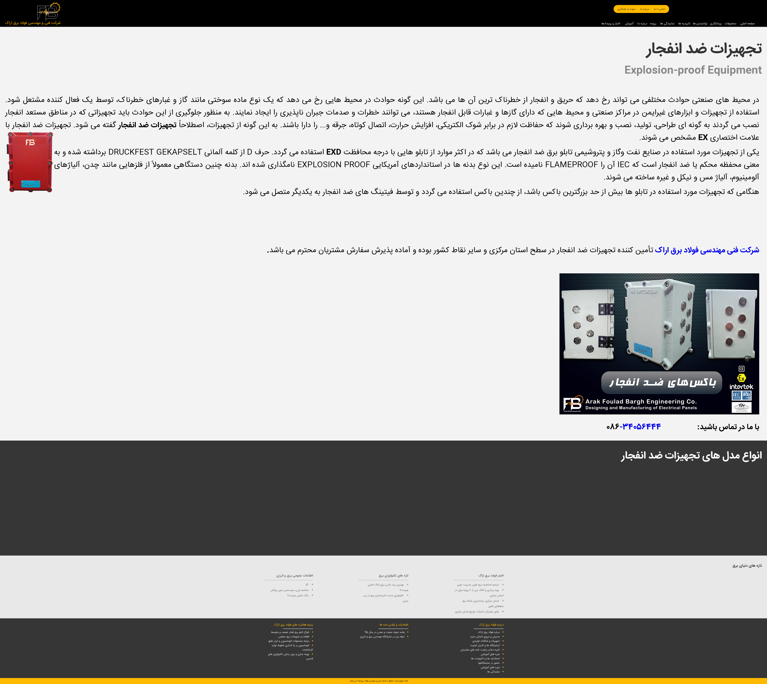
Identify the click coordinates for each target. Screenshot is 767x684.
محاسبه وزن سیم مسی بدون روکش (289, 590)
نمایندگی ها (667, 23)
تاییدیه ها (684, 23)
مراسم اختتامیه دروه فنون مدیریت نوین (478, 585)
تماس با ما (659, 9)
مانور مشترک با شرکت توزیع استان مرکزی (477, 612)
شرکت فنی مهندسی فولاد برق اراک (707, 250)
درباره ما (644, 9)
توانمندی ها (700, 23)
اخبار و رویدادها (610, 23)
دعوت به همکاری (626, 9)
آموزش (629, 23)
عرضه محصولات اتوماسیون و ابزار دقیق (288, 641)
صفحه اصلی (747, 23)
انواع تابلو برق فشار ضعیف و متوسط (290, 632)
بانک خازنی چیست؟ (297, 595)
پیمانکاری (716, 23)
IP (307, 585)
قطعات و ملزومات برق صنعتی (293, 637)
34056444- (640, 427)
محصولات (730, 23)
